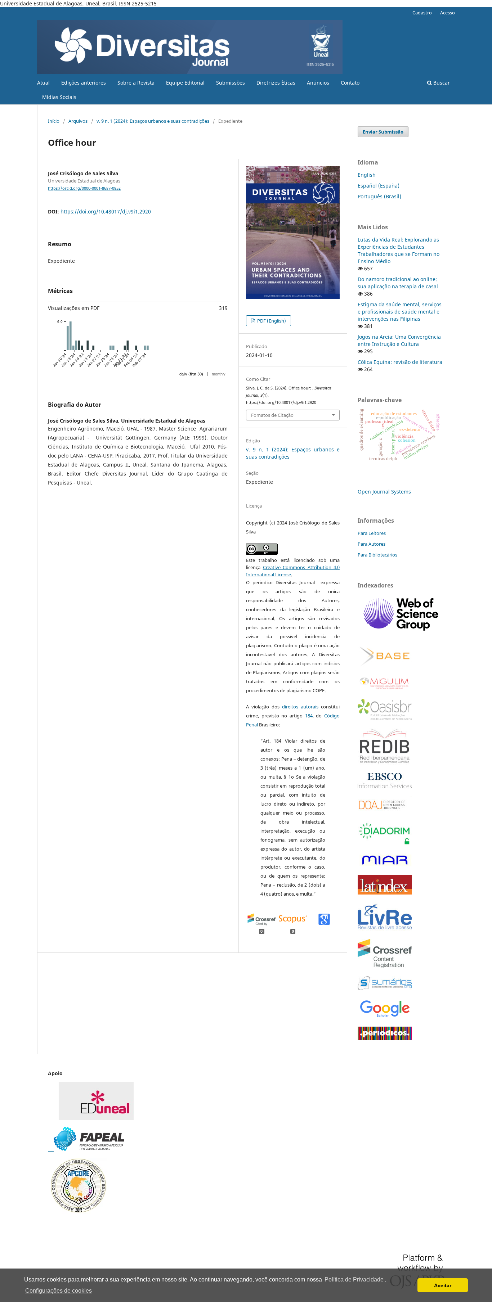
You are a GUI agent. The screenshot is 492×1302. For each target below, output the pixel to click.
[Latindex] (385, 892)
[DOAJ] (385, 810)
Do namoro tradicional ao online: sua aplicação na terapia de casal (398, 283)
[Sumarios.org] (385, 988)
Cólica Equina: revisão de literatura (400, 362)
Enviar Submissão (383, 132)
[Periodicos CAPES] (385, 1038)
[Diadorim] (385, 843)
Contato (350, 82)
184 (309, 715)
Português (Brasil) (379, 196)
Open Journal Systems (384, 491)
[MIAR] (385, 865)
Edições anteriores (83, 82)
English (367, 174)
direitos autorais (300, 706)
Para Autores (371, 544)
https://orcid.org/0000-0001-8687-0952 (84, 188)
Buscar (441, 82)
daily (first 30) (191, 374)
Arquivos (78, 121)
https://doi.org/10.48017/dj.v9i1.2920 (106, 211)
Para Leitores (372, 533)
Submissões (230, 82)
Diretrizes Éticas (275, 82)
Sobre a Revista (136, 82)
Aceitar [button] (442, 1285)
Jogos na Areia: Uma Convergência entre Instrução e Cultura (399, 340)
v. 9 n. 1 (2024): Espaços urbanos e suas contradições (153, 121)
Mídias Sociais (59, 97)
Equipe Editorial (185, 82)
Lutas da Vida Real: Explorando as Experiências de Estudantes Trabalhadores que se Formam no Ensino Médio (398, 250)
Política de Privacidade (354, 1279)
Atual (43, 82)
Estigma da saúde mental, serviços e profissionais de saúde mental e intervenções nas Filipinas (400, 311)
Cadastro (422, 12)
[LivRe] (385, 928)
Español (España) (378, 185)
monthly (218, 374)
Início (53, 121)
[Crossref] (385, 966)
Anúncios (318, 82)
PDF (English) (271, 320)
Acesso (447, 12)
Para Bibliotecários (377, 554)
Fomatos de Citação (272, 415)
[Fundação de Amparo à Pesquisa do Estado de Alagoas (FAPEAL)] (86, 1148)
